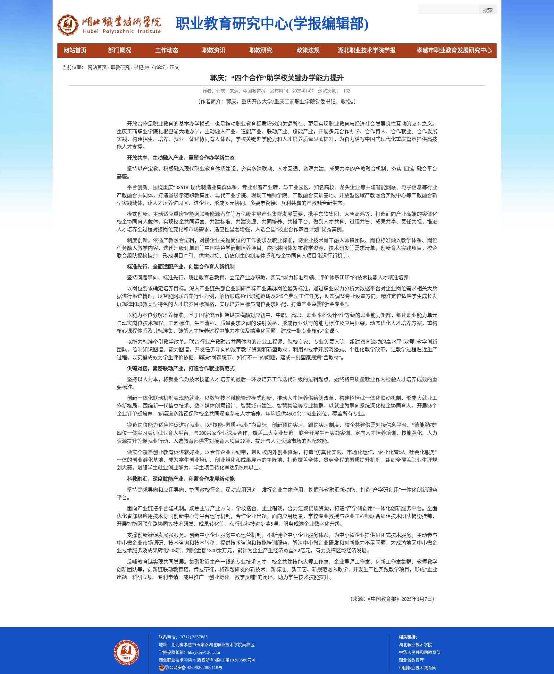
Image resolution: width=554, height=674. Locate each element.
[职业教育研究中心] (110, 34)
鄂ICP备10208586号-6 (235, 660)
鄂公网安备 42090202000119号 (193, 667)
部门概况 (119, 50)
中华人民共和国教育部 (420, 652)
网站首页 (75, 50)
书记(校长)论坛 (150, 67)
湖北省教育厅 (411, 660)
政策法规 (308, 50)
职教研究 (261, 50)
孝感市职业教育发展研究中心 (454, 50)
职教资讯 (213, 50)
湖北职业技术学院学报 (367, 50)
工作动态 (166, 50)
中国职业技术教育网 (417, 667)
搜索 (488, 10)
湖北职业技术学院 (415, 644)
